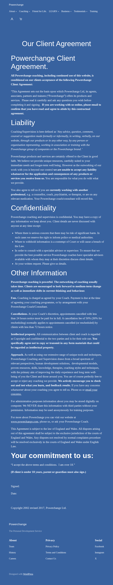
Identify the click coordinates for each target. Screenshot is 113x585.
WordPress (28, 574)
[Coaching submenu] (29, 11)
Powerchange (16, 4)
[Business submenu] (71, 11)
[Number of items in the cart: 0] (21, 19)
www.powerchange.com (24, 421)
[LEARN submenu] (58, 11)
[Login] (12, 19)
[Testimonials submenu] (87, 11)
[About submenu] (16, 11)
